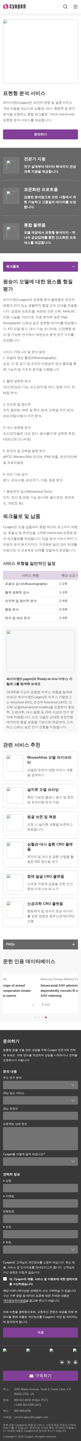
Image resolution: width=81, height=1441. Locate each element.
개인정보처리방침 (14, 1300)
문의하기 (40, 134)
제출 (40, 1332)
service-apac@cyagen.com (31, 1417)
